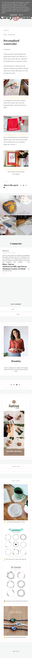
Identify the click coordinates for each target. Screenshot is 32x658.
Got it (21, 15)
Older (13, 309)
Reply (4, 273)
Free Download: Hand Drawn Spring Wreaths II (16, 601)
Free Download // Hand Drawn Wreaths (16, 559)
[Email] (4, 187)
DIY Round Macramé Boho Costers (16, 522)
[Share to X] (23, 185)
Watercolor (11, 34)
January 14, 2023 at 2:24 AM (8, 252)
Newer (18, 314)
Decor (5, 34)
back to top (16, 651)
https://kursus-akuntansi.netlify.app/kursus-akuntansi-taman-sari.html (14, 266)
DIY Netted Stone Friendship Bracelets (16, 637)
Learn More (13, 15)
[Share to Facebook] (21, 185)
